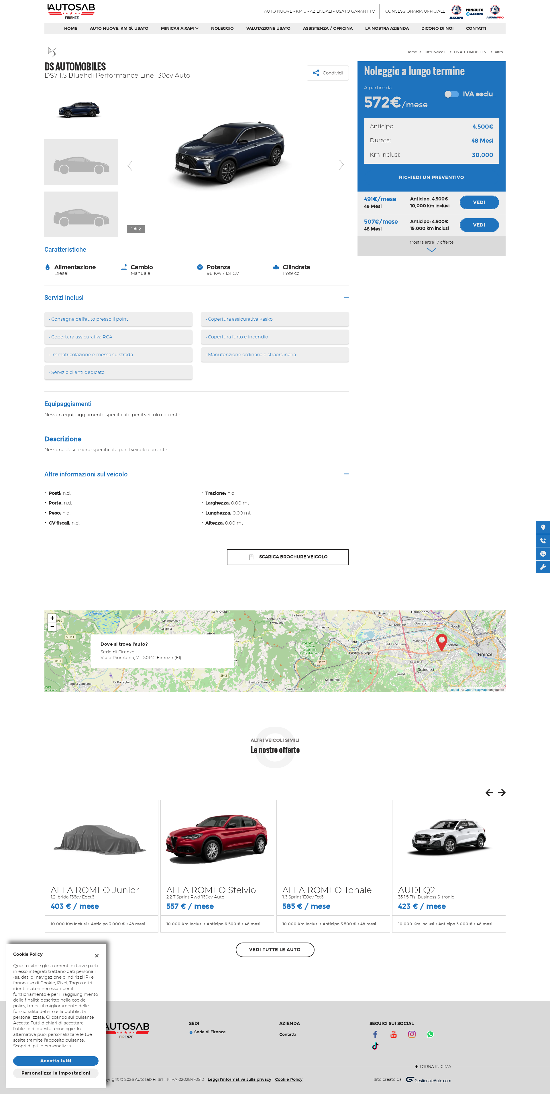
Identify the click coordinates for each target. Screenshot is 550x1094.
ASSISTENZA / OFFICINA (328, 28)
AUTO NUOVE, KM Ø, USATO (119, 28)
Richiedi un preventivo (431, 177)
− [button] (52, 626)
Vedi (479, 202)
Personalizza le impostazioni (56, 1073)
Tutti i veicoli (434, 52)
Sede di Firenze (209, 1032)
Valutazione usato (268, 28)
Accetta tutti (55, 1060)
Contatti (476, 28)
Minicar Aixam (178, 28)
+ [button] (52, 618)
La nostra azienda (387, 28)
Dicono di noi (437, 28)
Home (70, 28)
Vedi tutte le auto (274, 949)
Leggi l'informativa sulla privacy (239, 1079)
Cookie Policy (288, 1079)
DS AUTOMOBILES (470, 52)
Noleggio (222, 28)
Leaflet (454, 689)
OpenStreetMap (476, 689)
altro (499, 52)
